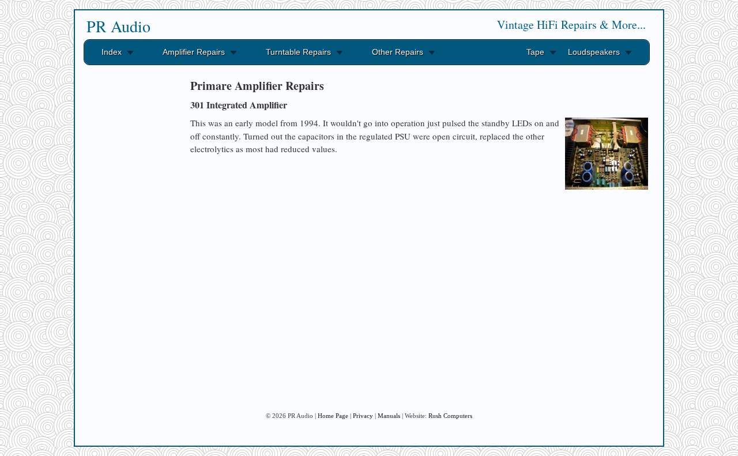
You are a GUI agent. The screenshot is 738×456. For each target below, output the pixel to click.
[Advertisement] (127, 247)
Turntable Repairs (298, 51)
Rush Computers (450, 415)
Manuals (389, 415)
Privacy (363, 415)
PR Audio (118, 26)
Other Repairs (397, 51)
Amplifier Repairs (194, 51)
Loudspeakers (594, 51)
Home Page (333, 415)
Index (111, 51)
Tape (535, 51)
